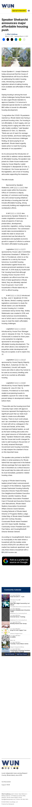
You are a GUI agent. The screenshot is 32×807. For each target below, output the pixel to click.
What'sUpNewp (12, 34)
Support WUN (6, 784)
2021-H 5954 (20, 329)
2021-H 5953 (16, 295)
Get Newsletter (6, 781)
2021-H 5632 (20, 360)
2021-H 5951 (19, 188)
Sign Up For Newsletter (19, 10)
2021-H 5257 (20, 249)
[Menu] (28, 10)
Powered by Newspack (8, 804)
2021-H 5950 (16, 213)
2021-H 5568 (20, 383)
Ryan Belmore (22, 794)
